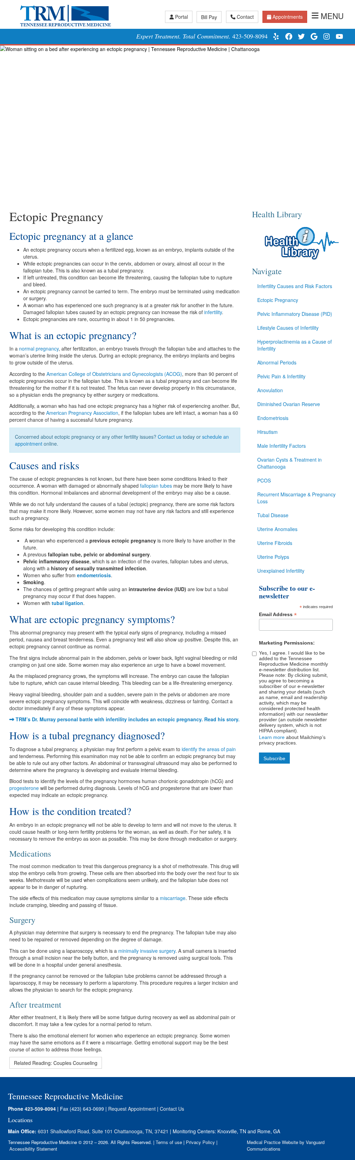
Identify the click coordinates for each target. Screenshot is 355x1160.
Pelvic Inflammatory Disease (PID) (294, 313)
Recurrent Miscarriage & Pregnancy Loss (296, 498)
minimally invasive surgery (146, 950)
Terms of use (169, 1142)
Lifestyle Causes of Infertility (288, 327)
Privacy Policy (200, 1142)
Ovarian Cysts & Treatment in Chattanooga (289, 463)
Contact (245, 16)
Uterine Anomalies (277, 529)
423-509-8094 (250, 36)
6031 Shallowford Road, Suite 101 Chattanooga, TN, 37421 (103, 1131)
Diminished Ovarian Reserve (288, 404)
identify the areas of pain (209, 749)
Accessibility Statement (33, 1148)
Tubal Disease (272, 515)
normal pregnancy (39, 348)
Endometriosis (272, 417)
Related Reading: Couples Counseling (55, 1062)
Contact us (169, 436)
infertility (213, 312)
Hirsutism (267, 431)
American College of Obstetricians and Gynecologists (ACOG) (114, 373)
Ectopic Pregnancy (277, 299)
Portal (181, 16)
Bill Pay (209, 17)
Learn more (272, 737)
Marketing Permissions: (287, 643)
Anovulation (270, 390)
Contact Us (172, 1108)
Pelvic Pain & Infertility (281, 376)
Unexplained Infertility (280, 570)
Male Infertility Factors (281, 445)
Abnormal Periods (276, 362)
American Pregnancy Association (82, 412)
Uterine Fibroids (274, 542)
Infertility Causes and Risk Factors (294, 286)
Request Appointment (132, 1108)
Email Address (278, 614)
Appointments (287, 16)
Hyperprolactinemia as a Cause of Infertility (294, 345)
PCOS (264, 480)
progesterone (24, 787)
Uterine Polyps (273, 556)
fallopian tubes (156, 485)
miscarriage (172, 897)
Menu (332, 15)
